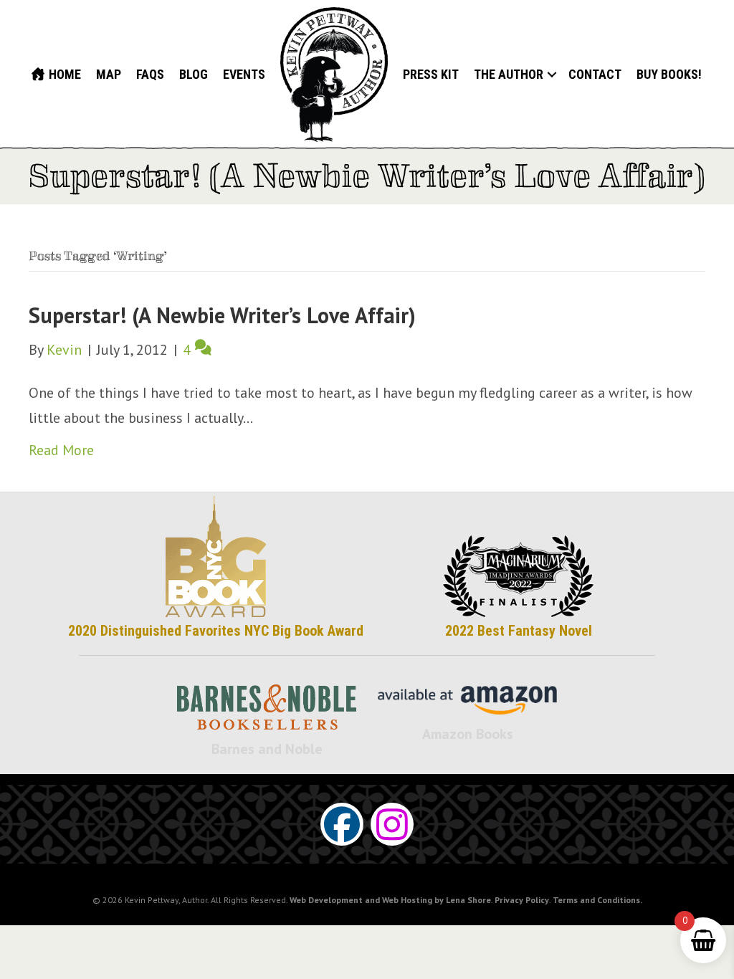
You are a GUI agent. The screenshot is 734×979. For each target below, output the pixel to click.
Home (63, 74)
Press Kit (431, 74)
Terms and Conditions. (597, 899)
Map (108, 74)
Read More (61, 450)
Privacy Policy (522, 899)
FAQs (150, 74)
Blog (193, 74)
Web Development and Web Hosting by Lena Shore (390, 899)
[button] (552, 74)
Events (244, 74)
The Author (508, 74)
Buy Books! (669, 74)
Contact (594, 74)
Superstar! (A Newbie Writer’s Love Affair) (222, 315)
